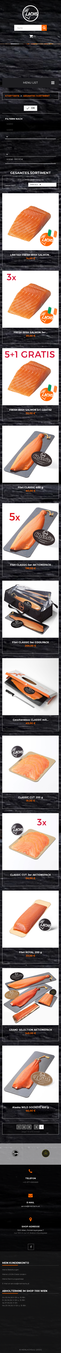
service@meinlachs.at (30, 1206)
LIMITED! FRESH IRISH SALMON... (30, 255)
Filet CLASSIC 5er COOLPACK (30, 642)
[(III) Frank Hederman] (46, 1153)
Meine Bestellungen (10, 1269)
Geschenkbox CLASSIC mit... (30, 719)
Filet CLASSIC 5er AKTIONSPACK (30, 564)
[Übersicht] (8, 221)
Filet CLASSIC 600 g (30, 487)
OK (30, 108)
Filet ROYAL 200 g (30, 952)
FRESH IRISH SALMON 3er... (30, 332)
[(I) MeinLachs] (15, 1153)
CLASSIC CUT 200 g (30, 797)
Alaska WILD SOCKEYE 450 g (30, 1107)
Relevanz (36, 184)
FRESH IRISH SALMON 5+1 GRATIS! (30, 409)
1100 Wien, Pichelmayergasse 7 (30, 1230)
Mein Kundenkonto (15, 1262)
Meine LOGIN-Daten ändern (14, 1274)
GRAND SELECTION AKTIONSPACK (30, 1029)
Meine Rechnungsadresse (13, 1279)
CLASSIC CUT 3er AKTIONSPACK (30, 874)
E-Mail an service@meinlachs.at (15, 1283)
